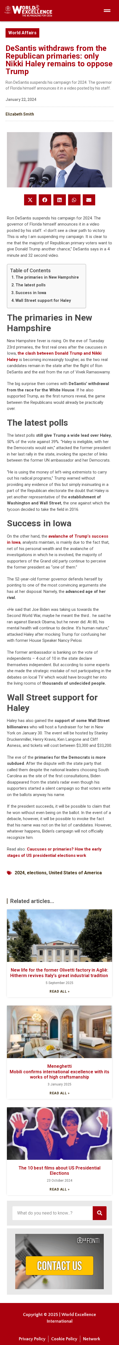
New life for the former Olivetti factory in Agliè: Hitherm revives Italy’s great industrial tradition (59, 972)
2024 (20, 872)
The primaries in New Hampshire (47, 277)
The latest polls (30, 285)
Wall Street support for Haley (43, 300)
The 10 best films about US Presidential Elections (59, 1170)
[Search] (100, 1213)
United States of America (75, 872)
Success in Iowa (30, 293)
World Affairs (22, 32)
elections (36, 872)
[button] (30, 199)
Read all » (59, 991)
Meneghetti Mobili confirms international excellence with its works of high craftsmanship (60, 1071)
